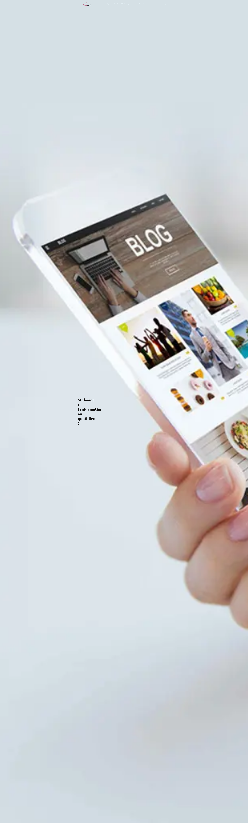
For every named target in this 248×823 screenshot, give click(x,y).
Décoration (135, 3)
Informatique (107, 3)
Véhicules (160, 3)
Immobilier (113, 3)
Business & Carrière (121, 3)
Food (155, 3)
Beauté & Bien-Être (143, 3)
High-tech (129, 3)
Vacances (151, 3)
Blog (165, 3)
